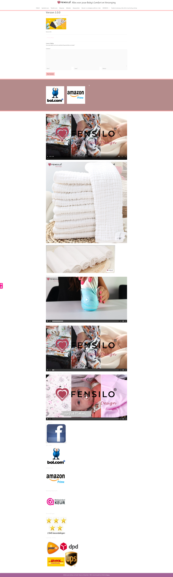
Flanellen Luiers (54, 8)
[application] (86, 299)
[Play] (47, 321)
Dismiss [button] (108, 575)
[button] (86, 299)
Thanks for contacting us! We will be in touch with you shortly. (124, 8)
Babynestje (61, 8)
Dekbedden (68, 8)
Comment (48, 48)
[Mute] (123, 321)
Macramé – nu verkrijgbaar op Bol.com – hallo (91, 8)
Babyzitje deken (76, 8)
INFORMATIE (105, 8)
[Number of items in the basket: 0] (89, 85)
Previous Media (50, 37)
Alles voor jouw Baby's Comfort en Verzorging (94, 2)
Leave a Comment (49, 15)
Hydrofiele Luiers (45, 8)
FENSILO (38, 8)
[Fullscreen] (125, 321)
